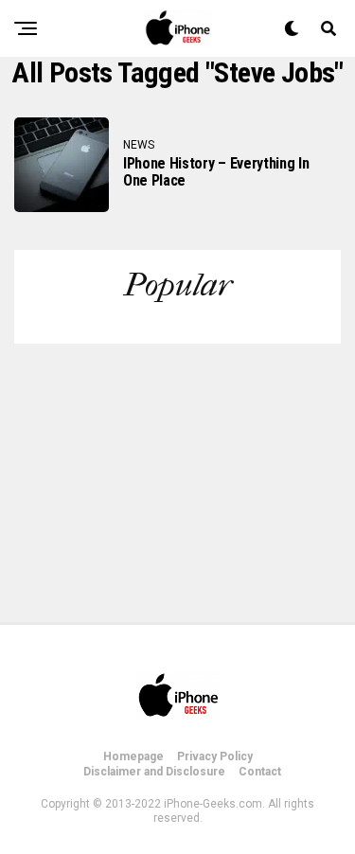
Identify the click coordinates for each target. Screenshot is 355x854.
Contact (260, 771)
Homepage (133, 756)
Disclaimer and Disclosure (154, 771)
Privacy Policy (215, 756)
